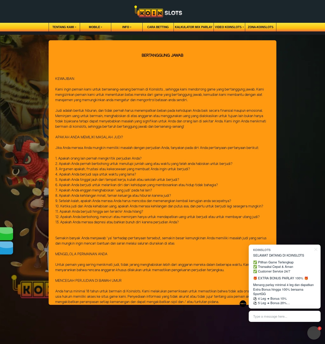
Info (125, 27)
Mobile (94, 27)
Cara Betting (158, 27)
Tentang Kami (63, 27)
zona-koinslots (260, 27)
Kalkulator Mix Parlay (193, 27)
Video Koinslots (228, 27)
